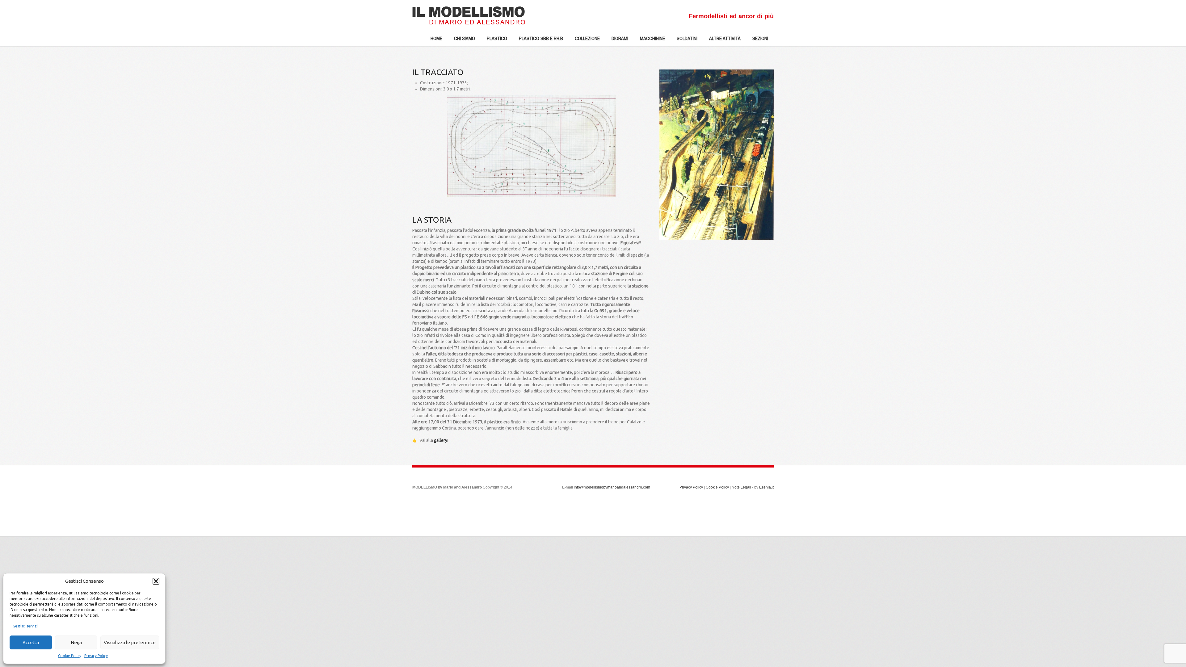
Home (436, 38)
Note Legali (741, 487)
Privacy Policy (96, 656)
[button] (156, 581)
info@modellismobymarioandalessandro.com (612, 487)
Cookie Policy (69, 656)
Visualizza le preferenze (130, 642)
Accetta (31, 642)
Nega (76, 642)
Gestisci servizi (25, 626)
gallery (440, 440)
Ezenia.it (766, 487)
